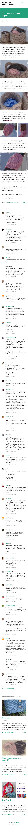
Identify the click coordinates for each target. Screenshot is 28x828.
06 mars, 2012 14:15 (11, 253)
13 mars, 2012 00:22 (11, 655)
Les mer (24, 732)
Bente (7, 485)
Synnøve (8, 296)
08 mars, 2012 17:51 (10, 580)
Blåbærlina (8, 389)
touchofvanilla (9, 558)
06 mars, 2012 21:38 (11, 412)
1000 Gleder (9, 571)
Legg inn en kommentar (8, 688)
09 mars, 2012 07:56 (11, 614)
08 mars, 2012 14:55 (11, 567)
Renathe (8, 281)
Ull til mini (6, 718)
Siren (7, 257)
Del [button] (24, 202)
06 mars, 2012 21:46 (11, 430)
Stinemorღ (8, 363)
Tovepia (8, 322)
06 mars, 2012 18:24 (11, 333)
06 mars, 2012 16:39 (11, 302)
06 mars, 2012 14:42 (11, 262)
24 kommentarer (9, 732)
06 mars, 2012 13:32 (11, 224)
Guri (7, 638)
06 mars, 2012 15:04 (11, 291)
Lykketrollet (9, 498)
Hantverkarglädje (10, 605)
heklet (9, 202)
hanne (7, 543)
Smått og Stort (10, 529)
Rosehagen (8, 416)
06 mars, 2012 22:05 (11, 451)
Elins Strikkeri (9, 381)
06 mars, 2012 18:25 (11, 358)
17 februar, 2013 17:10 (11, 684)
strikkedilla (8, 584)
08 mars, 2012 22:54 (11, 601)
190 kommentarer (9, 814)
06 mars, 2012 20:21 (11, 385)
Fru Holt (8, 229)
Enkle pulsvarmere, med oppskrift (11, 759)
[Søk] (22, 2)
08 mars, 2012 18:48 (11, 592)
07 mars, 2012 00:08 (11, 464)
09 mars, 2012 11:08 (11, 634)
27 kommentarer (9, 774)
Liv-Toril (8, 659)
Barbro (7, 468)
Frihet (7, 455)
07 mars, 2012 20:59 (11, 554)
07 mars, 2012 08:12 (11, 481)
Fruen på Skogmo (10, 337)
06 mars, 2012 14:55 (11, 276)
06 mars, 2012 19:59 (11, 376)
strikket (16, 202)
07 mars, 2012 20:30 (11, 539)
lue (12, 202)
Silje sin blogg (9, 306)
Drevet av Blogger (14, 822)
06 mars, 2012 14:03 (11, 242)
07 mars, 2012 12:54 (11, 513)
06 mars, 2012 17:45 (11, 318)
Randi (7, 212)
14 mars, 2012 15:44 (11, 670)
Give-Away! (6, 800)
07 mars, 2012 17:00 (11, 525)
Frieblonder (9, 518)
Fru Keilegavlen (10, 596)
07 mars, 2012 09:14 (11, 494)
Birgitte (8, 434)
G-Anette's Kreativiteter (8, 3)
